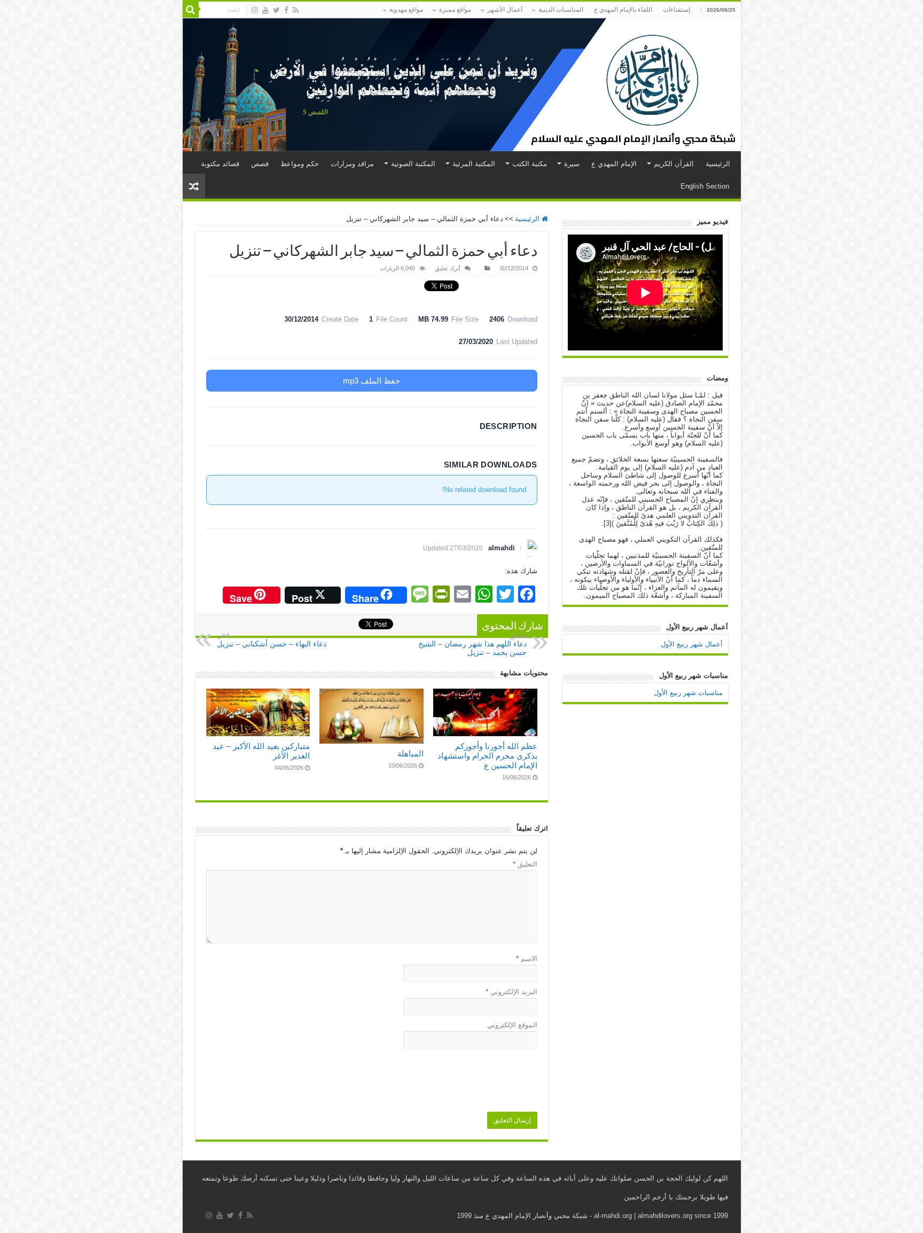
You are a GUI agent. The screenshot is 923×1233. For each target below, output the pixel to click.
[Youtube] (265, 10)
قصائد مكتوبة (220, 164)
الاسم (526, 959)
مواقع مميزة (455, 9)
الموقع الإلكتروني (512, 1025)
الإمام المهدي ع (614, 164)
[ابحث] (191, 10)
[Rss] (296, 10)
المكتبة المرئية (473, 164)
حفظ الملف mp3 (371, 380)
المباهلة (410, 753)
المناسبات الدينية (560, 9)
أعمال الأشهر (504, 9)
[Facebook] (286, 10)
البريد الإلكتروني (511, 992)
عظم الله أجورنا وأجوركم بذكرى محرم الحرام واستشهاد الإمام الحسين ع (487, 756)
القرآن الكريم (674, 164)
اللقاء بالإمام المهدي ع (623, 9)
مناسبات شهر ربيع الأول (688, 693)
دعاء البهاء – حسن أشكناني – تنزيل (271, 640)
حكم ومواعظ (299, 164)
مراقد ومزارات (352, 164)
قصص (260, 164)
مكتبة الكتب (529, 164)
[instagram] (255, 10)
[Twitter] (276, 10)
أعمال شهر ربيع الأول (692, 644)
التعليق (525, 864)
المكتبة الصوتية (413, 164)
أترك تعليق (447, 268)
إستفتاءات (676, 9)
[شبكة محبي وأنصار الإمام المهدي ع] (462, 84)
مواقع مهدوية (406, 9)
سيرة (572, 164)
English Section (704, 186)
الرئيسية (718, 164)
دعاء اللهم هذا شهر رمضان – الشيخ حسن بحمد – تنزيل (472, 645)
